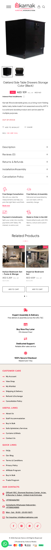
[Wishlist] (6, 248)
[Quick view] (6, 252)
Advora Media (30, 542)
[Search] (43, 7)
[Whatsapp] (30, 526)
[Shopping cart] (39, 7)
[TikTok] (38, 526)
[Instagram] (21, 526)
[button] (13, 289)
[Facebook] (13, 526)
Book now (6, 206)
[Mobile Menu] (9, 7)
